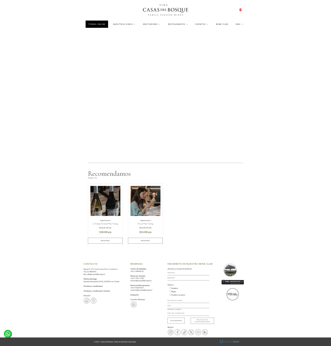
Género (170, 285)
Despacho (134, 295)
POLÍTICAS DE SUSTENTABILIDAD (202, 320)
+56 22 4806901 (89, 272)
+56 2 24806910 (137, 271)
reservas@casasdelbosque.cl (141, 290)
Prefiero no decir (178, 295)
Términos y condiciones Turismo (96, 291)
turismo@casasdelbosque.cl (141, 281)
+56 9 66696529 (137, 288)
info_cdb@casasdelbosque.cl (94, 274)
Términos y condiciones (93, 286)
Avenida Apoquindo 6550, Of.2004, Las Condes (101, 281)
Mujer (173, 292)
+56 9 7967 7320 (137, 278)
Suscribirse (176, 321)
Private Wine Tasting (145, 224)
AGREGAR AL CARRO (105, 240)
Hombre (174, 288)
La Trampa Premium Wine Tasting (105, 224)
